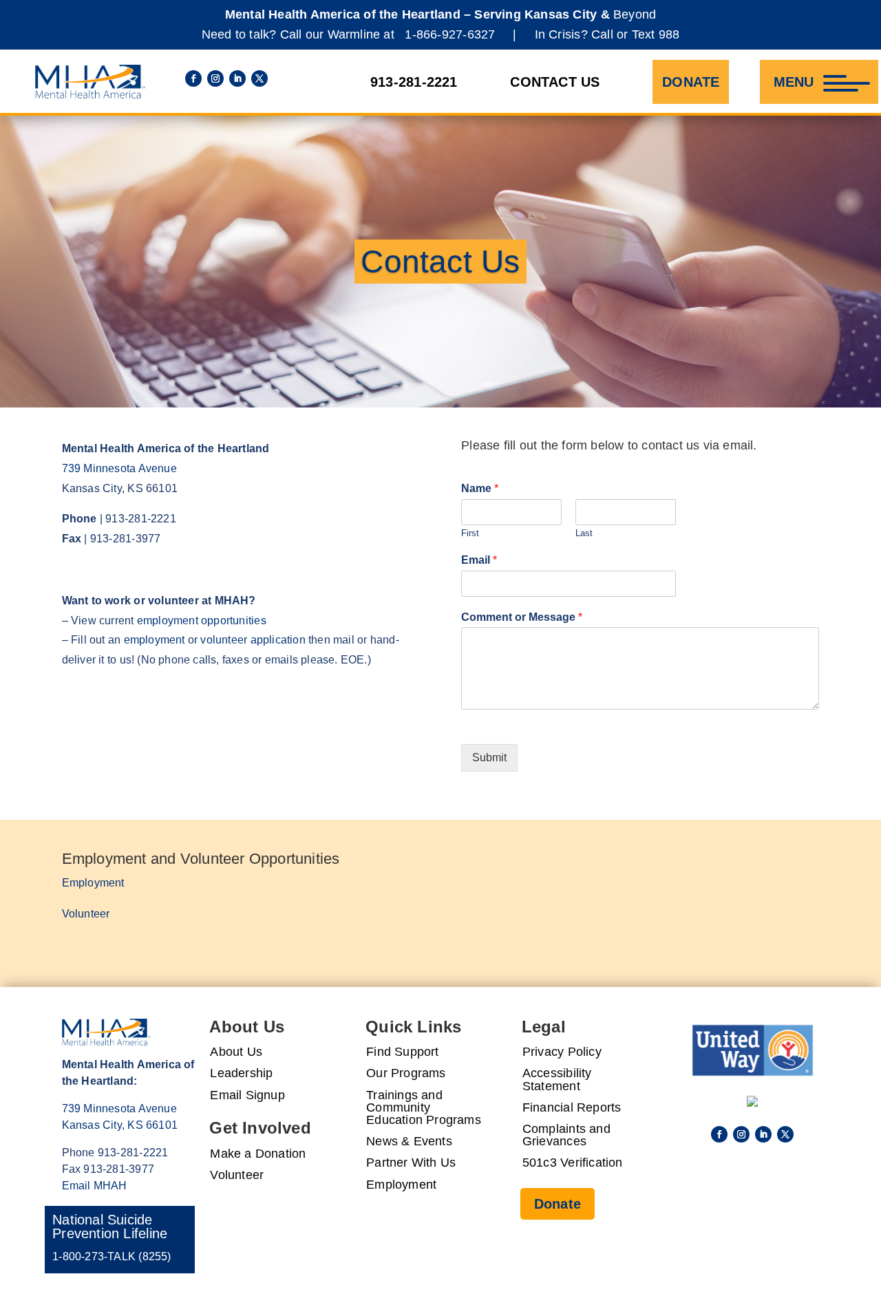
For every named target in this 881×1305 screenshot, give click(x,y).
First (470, 533)
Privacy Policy (562, 1052)
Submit (489, 757)
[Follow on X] (259, 78)
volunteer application (252, 640)
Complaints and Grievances (566, 1135)
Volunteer (86, 914)
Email (479, 560)
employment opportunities (201, 620)
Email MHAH (94, 1185)
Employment (93, 883)
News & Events (409, 1141)
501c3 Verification (572, 1162)
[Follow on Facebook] (193, 78)
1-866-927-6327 (450, 34)
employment (154, 640)
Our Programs (406, 1073)
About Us (236, 1052)
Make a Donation (258, 1153)
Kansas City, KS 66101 (120, 1125)
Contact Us (554, 81)
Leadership (241, 1073)
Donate (690, 81)
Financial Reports (572, 1107)
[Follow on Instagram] (215, 78)
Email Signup (247, 1095)
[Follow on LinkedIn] (237, 78)
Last (584, 533)
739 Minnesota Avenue (119, 468)
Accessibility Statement (557, 1079)
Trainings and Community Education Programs (423, 1108)
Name (479, 488)
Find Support (402, 1052)
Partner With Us (411, 1162)
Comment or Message (521, 617)
